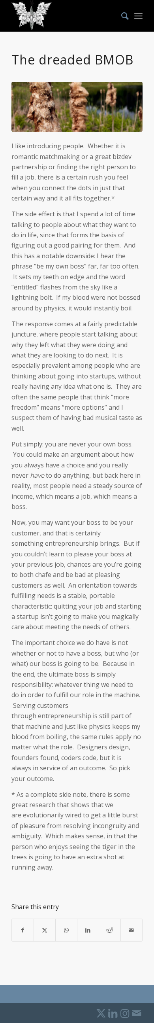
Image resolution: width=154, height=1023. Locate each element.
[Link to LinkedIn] (113, 1013)
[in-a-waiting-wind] (77, 107)
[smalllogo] (63, 16)
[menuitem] (121, 16)
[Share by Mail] (131, 930)
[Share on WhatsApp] (66, 930)
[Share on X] (44, 930)
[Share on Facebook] (23, 930)
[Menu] (138, 15)
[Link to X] (101, 1013)
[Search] (121, 16)
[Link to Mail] (137, 1013)
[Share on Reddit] (109, 930)
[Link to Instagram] (125, 1013)
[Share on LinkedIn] (88, 930)
